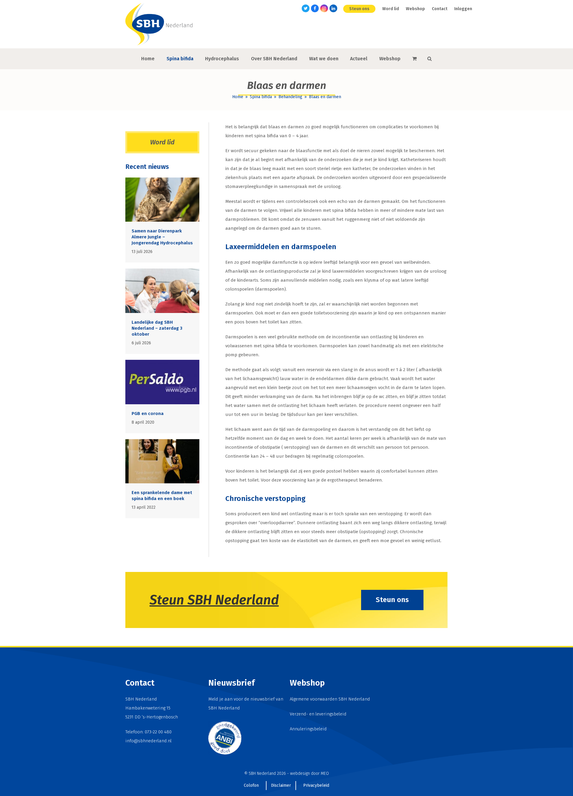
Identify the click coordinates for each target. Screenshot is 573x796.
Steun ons (392, 600)
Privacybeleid (316, 785)
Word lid (162, 142)
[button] (414, 58)
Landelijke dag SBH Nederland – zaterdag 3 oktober (157, 328)
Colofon (251, 785)
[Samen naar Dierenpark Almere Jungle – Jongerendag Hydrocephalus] (162, 199)
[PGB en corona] (162, 381)
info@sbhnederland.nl (148, 740)
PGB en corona (148, 413)
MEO (325, 773)
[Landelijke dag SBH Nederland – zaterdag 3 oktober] (162, 290)
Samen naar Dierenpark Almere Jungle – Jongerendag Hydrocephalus (162, 237)
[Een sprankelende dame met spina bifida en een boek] (162, 461)
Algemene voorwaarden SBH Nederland (330, 699)
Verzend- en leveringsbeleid (318, 714)
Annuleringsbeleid (308, 729)
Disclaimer (281, 785)
